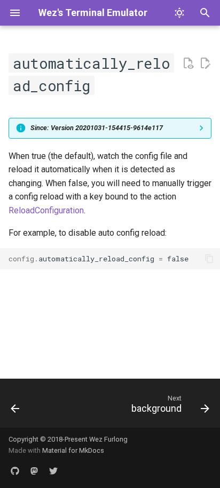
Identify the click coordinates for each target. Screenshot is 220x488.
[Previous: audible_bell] (15, 406)
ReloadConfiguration (46, 210)
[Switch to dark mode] (179, 12)
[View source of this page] (188, 63)
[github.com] (14, 470)
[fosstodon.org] (34, 470)
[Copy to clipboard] (209, 258)
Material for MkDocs (73, 450)
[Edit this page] (205, 63)
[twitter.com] (53, 470)
